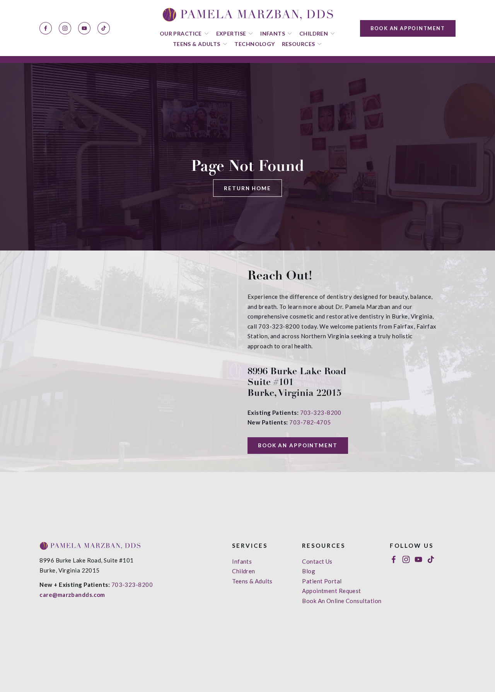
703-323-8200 (320, 412)
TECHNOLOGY (254, 44)
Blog (308, 571)
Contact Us (317, 561)
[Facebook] (45, 28)
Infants (242, 561)
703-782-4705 (310, 422)
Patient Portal (321, 581)
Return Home (247, 188)
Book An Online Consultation (341, 600)
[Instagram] (65, 28)
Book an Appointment (407, 28)
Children (243, 571)
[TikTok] (103, 28)
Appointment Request (331, 590)
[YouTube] (84, 28)
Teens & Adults (252, 581)
